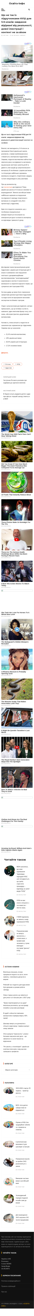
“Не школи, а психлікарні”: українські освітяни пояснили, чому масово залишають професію (16, 1049)
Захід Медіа (5, 1266)
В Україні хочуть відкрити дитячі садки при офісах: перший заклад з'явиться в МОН (16, 396)
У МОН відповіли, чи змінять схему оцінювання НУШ (23, 919)
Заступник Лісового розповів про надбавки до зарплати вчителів (15, 381)
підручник (8, 368)
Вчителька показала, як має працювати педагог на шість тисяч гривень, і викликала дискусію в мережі (15, 975)
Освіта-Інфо (17, 3)
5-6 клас (8, 364)
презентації (8, 187)
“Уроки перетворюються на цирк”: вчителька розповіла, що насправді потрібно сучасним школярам (15, 1005)
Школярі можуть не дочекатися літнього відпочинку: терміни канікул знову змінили (16, 1026)
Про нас (4, 1292)
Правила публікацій (8, 1286)
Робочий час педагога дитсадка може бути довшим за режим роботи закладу (16, 987)
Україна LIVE (6, 1259)
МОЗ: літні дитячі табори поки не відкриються (22, 1107)
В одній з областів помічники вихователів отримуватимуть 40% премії (15, 1015)
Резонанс (5, 1261)
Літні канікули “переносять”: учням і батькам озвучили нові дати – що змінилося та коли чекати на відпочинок (15, 1037)
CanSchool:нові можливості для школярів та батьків (22, 1144)
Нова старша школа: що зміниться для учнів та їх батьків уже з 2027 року (16, 996)
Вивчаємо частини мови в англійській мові (22, 1181)
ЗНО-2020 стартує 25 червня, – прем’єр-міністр (23, 1090)
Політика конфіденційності (10, 1281)
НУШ (18, 364)
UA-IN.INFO (5, 1269)
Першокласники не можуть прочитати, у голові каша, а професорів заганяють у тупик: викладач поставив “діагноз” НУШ (23, 941)
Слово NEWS (6, 1264)
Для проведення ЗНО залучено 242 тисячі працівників (22, 1217)
